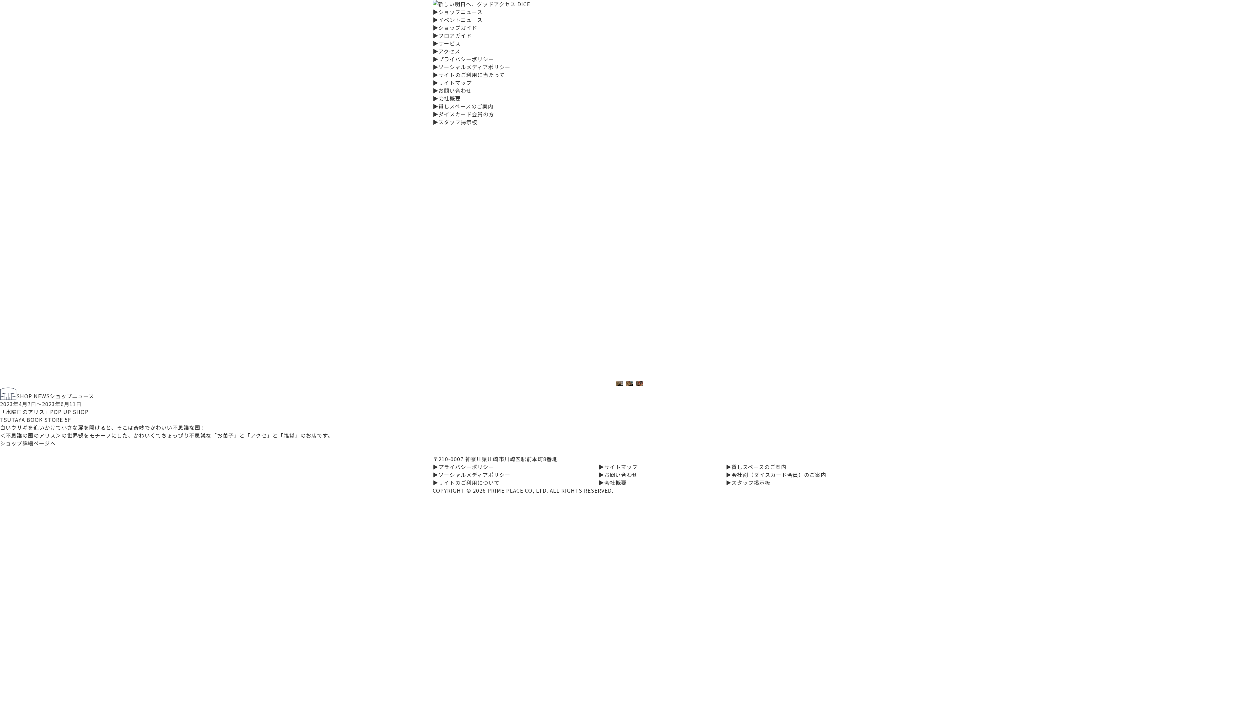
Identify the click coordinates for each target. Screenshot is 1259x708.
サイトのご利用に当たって (469, 75)
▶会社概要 (613, 482)
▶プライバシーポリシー (463, 467)
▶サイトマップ (618, 467)
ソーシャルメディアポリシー (471, 67)
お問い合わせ (452, 90)
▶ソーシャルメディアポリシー (471, 475)
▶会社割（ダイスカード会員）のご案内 (776, 475)
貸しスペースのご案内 (463, 106)
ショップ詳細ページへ (28, 443)
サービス (447, 43)
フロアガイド (452, 35)
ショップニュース (458, 12)
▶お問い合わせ (618, 475)
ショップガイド (455, 27)
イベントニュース (458, 20)
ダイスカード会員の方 (463, 114)
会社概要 (447, 98)
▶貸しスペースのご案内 (756, 467)
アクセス (446, 51)
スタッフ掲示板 (455, 122)
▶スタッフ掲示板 (748, 482)
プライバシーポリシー (463, 59)
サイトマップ (452, 83)
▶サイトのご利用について (466, 482)
